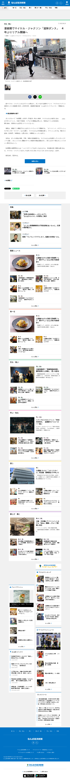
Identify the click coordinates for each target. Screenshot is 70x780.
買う (30, 7)
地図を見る (35, 161)
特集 (56, 7)
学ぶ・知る (48, 7)
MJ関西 (8, 180)
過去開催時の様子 (13, 113)
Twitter (60, 3)
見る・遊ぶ (23, 7)
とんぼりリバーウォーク (15, 35)
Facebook (57, 3)
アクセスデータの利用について (27, 752)
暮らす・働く (38, 7)
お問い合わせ (41, 752)
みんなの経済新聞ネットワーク (35, 765)
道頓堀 (7, 35)
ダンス (34, 35)
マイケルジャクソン (27, 35)
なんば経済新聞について (24, 749)
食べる (14, 7)
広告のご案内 (51, 752)
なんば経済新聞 (16, 3)
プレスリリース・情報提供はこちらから (43, 749)
